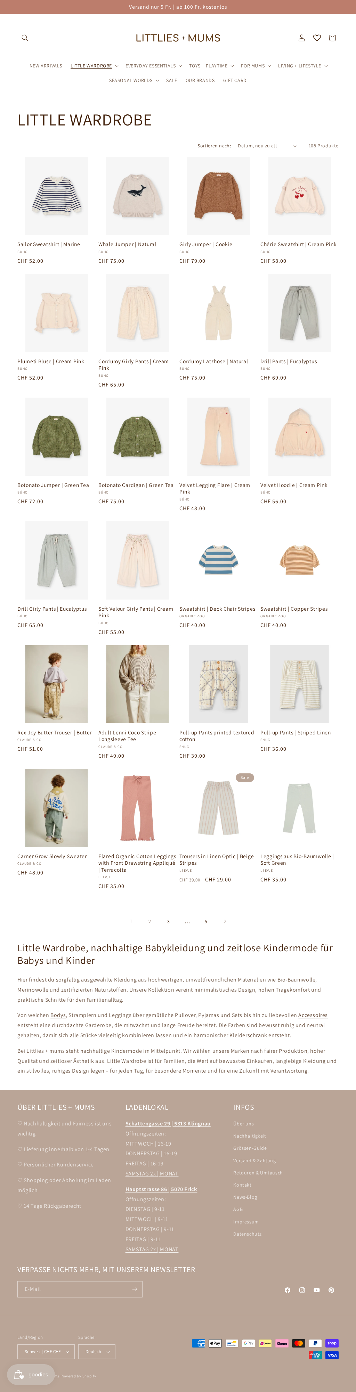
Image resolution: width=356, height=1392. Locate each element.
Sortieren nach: (214, 146)
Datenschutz (247, 1234)
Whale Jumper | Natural (127, 244)
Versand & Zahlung (254, 1160)
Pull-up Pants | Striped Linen (295, 732)
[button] (25, 38)
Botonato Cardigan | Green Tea (136, 485)
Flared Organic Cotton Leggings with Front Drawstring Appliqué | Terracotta (137, 863)
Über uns (243, 1124)
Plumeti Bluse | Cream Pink (50, 361)
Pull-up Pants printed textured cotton (216, 735)
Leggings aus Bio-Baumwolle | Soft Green (297, 859)
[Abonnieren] (134, 1289)
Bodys (58, 1015)
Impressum (246, 1222)
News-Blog (245, 1197)
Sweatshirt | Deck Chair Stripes (217, 608)
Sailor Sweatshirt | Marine (48, 244)
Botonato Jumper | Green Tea (53, 485)
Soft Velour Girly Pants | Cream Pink (135, 612)
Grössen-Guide (250, 1148)
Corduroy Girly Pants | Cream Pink (133, 364)
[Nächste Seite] (225, 921)
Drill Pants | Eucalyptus (288, 361)
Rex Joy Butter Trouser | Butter (54, 732)
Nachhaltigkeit (249, 1136)
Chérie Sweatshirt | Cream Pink (298, 244)
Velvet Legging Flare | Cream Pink (214, 488)
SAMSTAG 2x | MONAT (152, 1173)
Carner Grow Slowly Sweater (52, 856)
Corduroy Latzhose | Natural (213, 361)
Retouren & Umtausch (258, 1173)
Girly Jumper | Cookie (206, 244)
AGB (238, 1209)
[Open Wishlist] (317, 38)
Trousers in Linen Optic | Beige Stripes (216, 859)
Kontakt (242, 1185)
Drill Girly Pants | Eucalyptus (52, 608)
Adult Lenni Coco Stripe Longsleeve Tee (127, 735)
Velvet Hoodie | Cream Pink (294, 485)
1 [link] (131, 921)
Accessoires (313, 1015)
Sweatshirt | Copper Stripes (293, 608)
